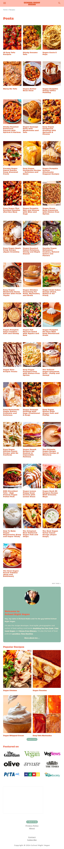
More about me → (32, 638)
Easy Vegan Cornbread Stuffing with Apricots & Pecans (49, 130)
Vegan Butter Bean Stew (29, 90)
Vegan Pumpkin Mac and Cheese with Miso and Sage (31, 211)
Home (5, 10)
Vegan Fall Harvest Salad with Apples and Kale (31, 332)
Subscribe (32, 840)
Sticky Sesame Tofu (30, 53)
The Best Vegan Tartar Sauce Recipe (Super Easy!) (50, 533)
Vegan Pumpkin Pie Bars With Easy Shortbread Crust (51, 332)
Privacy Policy (32, 826)
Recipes (12, 10)
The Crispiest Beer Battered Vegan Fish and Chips (30, 533)
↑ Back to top (32, 821)
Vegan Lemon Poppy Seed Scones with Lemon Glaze (29, 494)
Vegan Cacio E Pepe (50, 53)
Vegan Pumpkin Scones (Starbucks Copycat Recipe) (51, 171)
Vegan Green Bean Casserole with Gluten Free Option (51, 211)
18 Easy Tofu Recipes (9, 53)
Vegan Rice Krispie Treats (10, 370)
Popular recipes (32, 739)
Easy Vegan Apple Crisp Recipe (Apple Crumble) (12, 250)
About (32, 828)
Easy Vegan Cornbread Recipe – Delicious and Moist (32, 171)
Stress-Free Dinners (28, 631)
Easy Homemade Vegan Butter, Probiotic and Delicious (11, 412)
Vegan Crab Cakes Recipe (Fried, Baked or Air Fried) (52, 292)
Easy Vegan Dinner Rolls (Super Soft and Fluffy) (50, 412)
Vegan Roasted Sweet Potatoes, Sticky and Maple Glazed (31, 251)
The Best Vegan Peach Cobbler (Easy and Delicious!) (11, 573)
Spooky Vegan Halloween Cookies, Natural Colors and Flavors (51, 251)
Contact (32, 837)
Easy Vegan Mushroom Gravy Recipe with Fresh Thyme (12, 292)
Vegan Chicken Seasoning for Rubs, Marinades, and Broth (31, 292)
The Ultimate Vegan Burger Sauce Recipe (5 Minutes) (51, 452)
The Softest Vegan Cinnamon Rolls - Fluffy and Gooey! (51, 372)
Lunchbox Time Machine (22, 634)
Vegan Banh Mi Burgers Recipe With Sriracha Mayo (50, 494)
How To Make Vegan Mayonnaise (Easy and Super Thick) (12, 533)
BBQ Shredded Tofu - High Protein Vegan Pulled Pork (10, 494)
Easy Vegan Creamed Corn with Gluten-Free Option (31, 372)
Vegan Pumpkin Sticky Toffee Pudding (50, 90)
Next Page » (56, 583)
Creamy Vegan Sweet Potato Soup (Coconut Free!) (10, 171)
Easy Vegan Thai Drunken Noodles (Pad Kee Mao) (11, 210)
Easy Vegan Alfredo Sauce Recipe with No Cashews (10, 452)
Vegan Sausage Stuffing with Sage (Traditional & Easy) (31, 412)
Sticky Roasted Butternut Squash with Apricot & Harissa (12, 129)
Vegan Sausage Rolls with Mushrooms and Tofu (31, 129)
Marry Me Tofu (10, 89)
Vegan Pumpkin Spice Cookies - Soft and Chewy (11, 331)
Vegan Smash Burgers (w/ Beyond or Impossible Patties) (29, 453)
